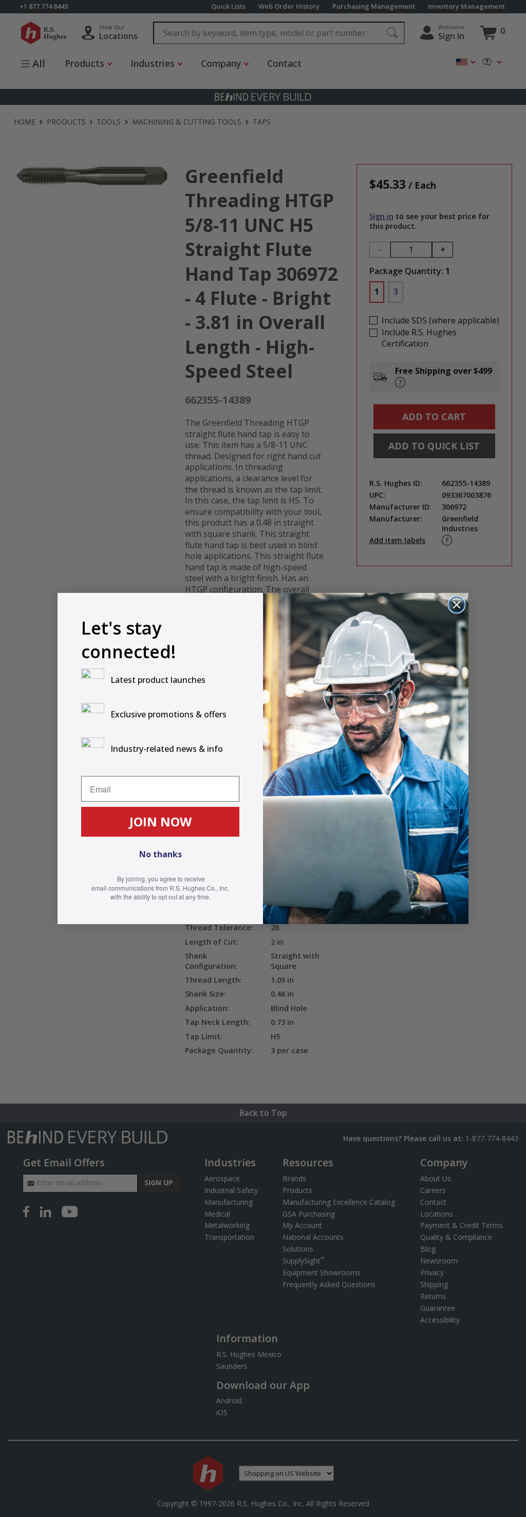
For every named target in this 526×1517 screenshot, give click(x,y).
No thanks (160, 854)
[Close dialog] (456, 604)
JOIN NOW (160, 821)
